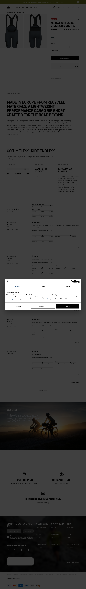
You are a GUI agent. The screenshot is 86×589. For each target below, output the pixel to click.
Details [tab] (43, 286)
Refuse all (18, 306)
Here (48, 299)
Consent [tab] (17, 286)
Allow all (67, 306)
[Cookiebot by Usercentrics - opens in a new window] (72, 281)
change (11, 299)
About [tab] (68, 286)
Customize (42, 306)
